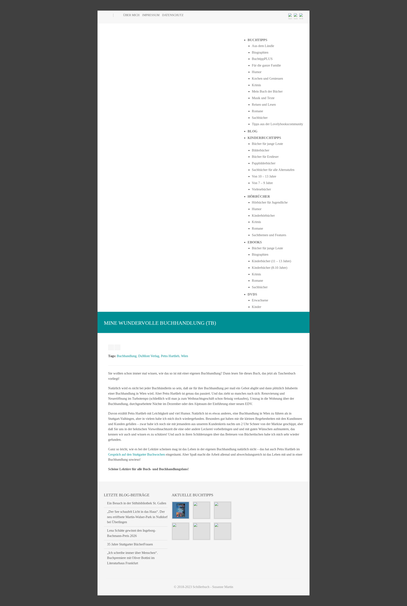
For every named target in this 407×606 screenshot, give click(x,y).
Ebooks (255, 242)
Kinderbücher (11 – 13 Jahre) (271, 261)
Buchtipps (257, 40)
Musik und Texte (263, 98)
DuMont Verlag (148, 356)
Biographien (260, 52)
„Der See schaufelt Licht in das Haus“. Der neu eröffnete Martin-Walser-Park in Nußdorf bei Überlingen (137, 517)
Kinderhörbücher (263, 215)
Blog (252, 131)
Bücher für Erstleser (265, 156)
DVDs (252, 294)
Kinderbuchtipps (264, 138)
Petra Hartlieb (170, 356)
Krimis (256, 85)
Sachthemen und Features (269, 235)
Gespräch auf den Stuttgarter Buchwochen (136, 454)
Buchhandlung (127, 356)
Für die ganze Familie (266, 65)
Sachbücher (260, 117)
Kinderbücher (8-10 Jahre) (269, 267)
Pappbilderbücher (263, 163)
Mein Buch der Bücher (267, 91)
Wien (184, 356)
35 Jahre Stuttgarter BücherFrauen (130, 544)
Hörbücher (259, 196)
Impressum (150, 15)
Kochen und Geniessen (267, 78)
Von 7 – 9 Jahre (262, 183)
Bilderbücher (260, 150)
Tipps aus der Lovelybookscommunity (277, 124)
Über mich (131, 15)
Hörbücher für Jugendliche (270, 202)
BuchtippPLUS (262, 59)
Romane (257, 111)
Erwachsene (260, 300)
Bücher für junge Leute (267, 144)
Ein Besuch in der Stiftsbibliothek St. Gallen (136, 503)
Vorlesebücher (261, 189)
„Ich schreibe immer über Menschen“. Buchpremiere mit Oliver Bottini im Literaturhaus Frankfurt (132, 558)
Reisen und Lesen (264, 104)
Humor (256, 72)
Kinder (256, 307)
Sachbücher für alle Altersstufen (273, 170)
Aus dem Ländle (263, 46)
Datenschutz (173, 15)
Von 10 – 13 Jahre (264, 176)
